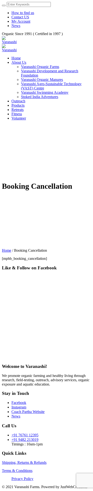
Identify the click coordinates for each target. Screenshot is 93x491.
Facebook (18, 403)
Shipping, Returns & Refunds (24, 462)
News (15, 416)
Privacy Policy (22, 479)
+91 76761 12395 (24, 435)
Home (6, 250)
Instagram (18, 407)
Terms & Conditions (17, 471)
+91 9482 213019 (24, 440)
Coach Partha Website (28, 412)
